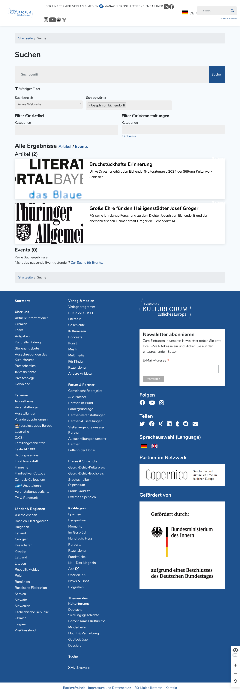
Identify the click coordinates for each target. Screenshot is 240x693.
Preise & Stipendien (133, 6)
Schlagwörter (96, 97)
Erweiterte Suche (228, 18)
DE (192, 13)
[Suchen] (232, 11)
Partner (156, 6)
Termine (65, 6)
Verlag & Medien (85, 6)
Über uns (51, 6)
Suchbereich (28, 100)
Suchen (217, 74)
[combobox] (49, 104)
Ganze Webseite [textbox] (28, 104)
